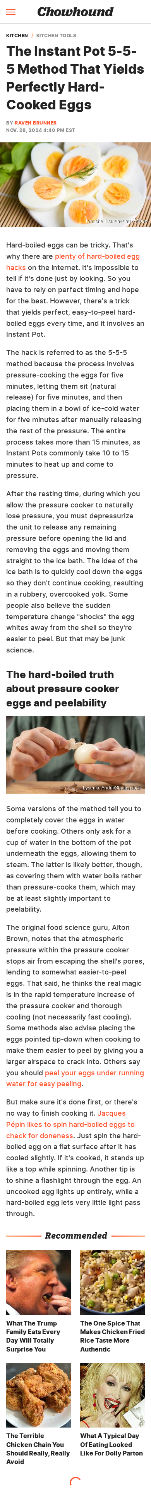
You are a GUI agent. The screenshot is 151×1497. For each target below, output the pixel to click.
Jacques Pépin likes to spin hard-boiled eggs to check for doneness (70, 1124)
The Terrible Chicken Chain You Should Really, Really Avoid (38, 1449)
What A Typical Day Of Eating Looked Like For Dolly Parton (111, 1444)
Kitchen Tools (56, 35)
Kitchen (17, 35)
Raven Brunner (36, 123)
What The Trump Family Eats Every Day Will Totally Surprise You (33, 1336)
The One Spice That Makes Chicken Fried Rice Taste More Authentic (112, 1336)
